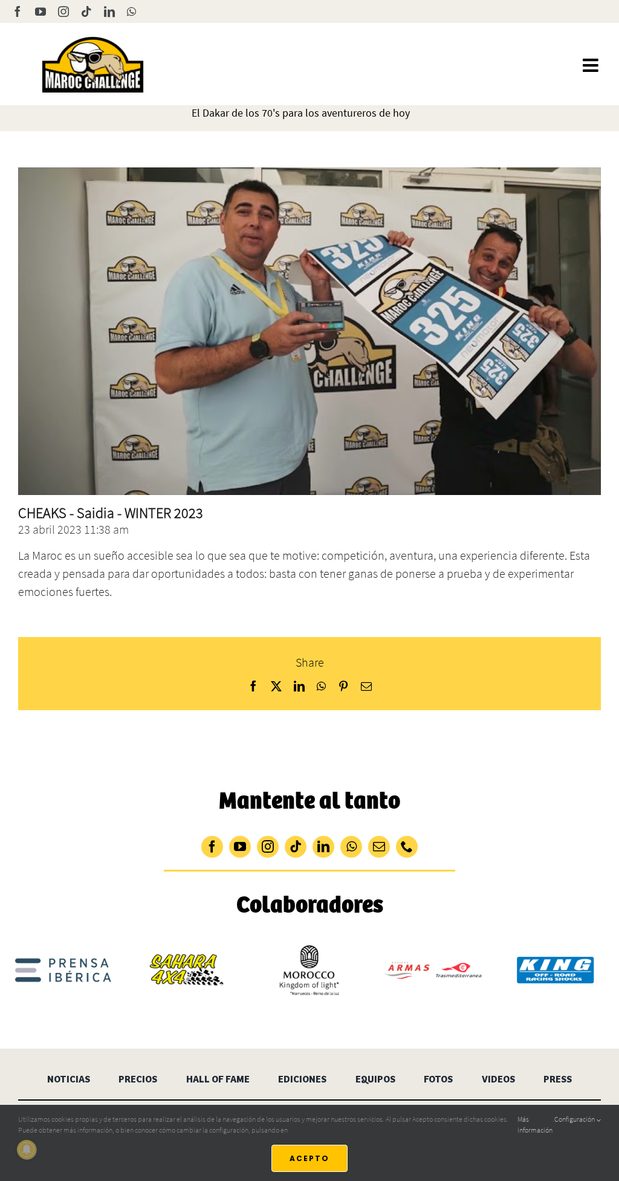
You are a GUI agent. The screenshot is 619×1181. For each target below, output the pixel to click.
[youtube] (240, 847)
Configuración (575, 1119)
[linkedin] (323, 847)
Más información (535, 1124)
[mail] (379, 847)
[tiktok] (295, 847)
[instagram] (268, 847)
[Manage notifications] (26, 1149)
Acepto (309, 1158)
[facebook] (212, 847)
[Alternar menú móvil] (592, 65)
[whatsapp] (351, 847)
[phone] (407, 847)
